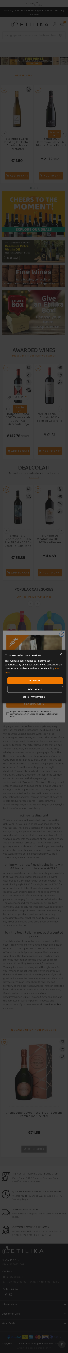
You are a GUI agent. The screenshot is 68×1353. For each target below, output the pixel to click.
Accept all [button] (35, 680)
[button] (34, 697)
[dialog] (34, 676)
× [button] (61, 653)
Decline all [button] (35, 689)
